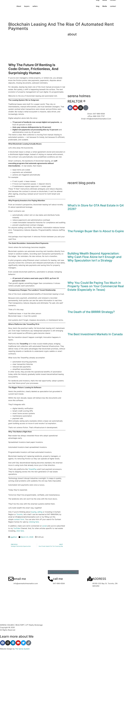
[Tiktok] (28, 642)
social (44, 526)
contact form (19, 519)
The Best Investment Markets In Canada (95, 334)
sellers (35, 6)
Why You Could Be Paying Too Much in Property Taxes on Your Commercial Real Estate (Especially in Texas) (96, 286)
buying (33, 512)
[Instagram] (7, 642)
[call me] (50, 578)
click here (20, 531)
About (19, 6)
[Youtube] (18, 642)
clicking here (34, 522)
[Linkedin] (13, 642)
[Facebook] (2, 642)
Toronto (19, 514)
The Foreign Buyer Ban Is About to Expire (96, 231)
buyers (26, 6)
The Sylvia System (22, 649)
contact (113, 6)
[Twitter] (23, 642)
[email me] (11, 578)
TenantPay (32, 469)
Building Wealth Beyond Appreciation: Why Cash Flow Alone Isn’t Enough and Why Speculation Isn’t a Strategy (94, 257)
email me (20, 579)
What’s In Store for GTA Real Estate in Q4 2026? (96, 207)
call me (58, 579)
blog (97, 6)
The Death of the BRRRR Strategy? (91, 312)
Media (104, 6)
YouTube (16, 528)
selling (39, 512)
